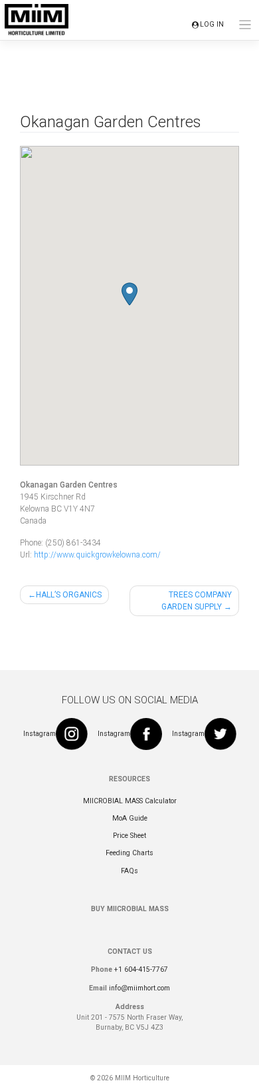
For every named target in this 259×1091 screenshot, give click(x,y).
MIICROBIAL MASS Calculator (130, 801)
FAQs (129, 871)
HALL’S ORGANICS (69, 594)
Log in (212, 24)
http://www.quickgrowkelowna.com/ (97, 554)
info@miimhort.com (139, 988)
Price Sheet (129, 835)
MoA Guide (129, 818)
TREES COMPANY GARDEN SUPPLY (196, 600)
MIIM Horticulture (142, 1078)
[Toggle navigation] (245, 25)
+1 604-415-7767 (141, 969)
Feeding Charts (129, 853)
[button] (129, 294)
